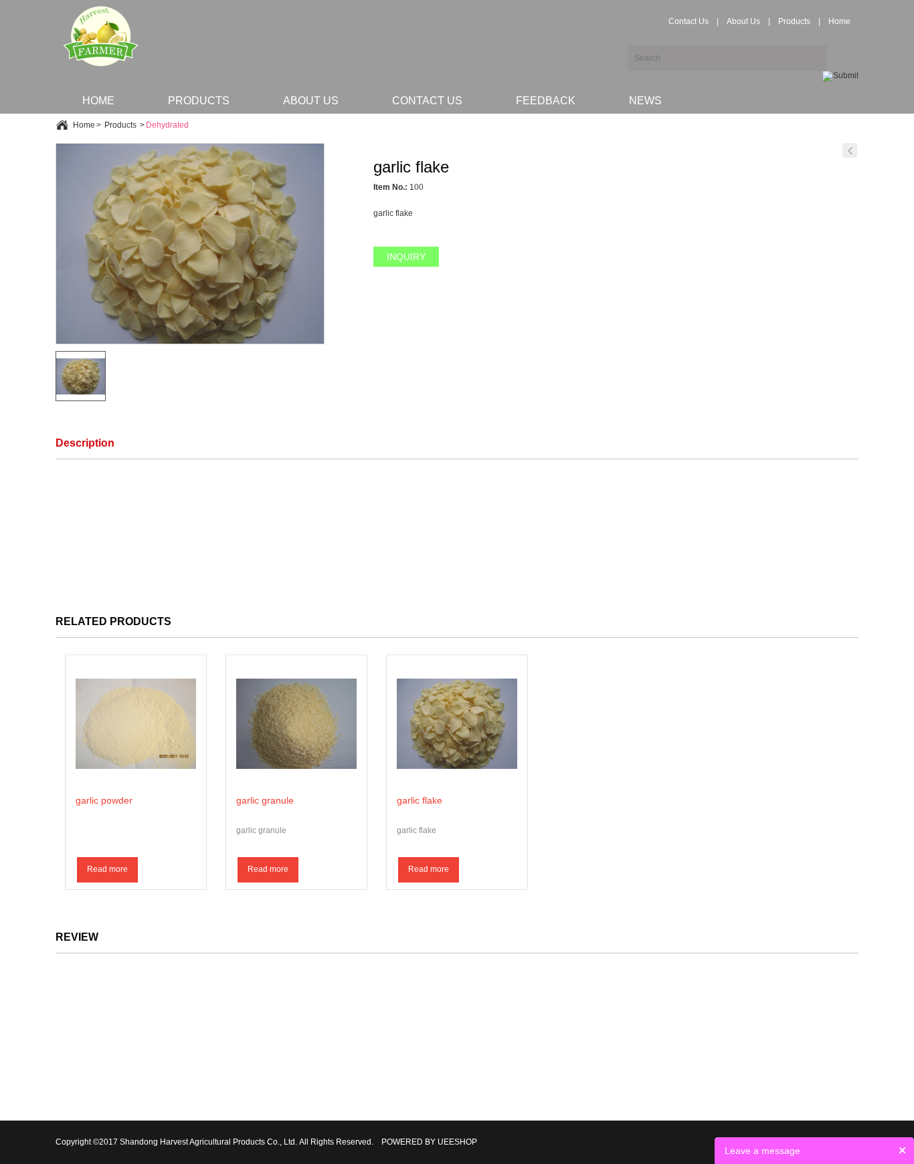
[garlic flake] (457, 723)
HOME (98, 100)
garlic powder (104, 800)
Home (839, 21)
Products (794, 21)
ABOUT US (311, 100)
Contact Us (688, 21)
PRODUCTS (199, 100)
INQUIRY (406, 256)
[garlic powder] (136, 723)
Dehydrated (167, 125)
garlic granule (265, 800)
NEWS (645, 100)
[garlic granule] (849, 150)
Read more (107, 869)
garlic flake (419, 800)
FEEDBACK (545, 100)
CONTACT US (427, 100)
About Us (743, 21)
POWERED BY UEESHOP (429, 1142)
